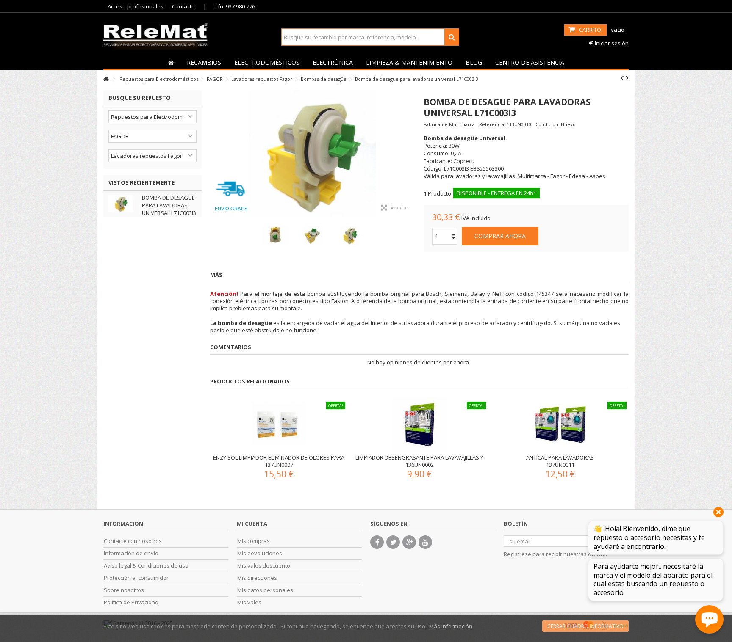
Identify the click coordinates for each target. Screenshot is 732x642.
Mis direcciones (257, 577)
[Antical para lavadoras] (560, 424)
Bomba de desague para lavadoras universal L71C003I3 (169, 205)
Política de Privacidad (131, 602)
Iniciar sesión (611, 43)
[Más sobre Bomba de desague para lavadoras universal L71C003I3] (123, 203)
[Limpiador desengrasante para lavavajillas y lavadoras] (419, 424)
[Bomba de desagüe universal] (312, 153)
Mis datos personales (265, 590)
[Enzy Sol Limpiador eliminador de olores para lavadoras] (278, 424)
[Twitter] (393, 542)
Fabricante (436, 124)
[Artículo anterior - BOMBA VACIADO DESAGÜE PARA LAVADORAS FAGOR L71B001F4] (622, 78)
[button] (203, 62)
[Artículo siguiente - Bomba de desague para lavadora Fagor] (627, 78)
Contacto (183, 6)
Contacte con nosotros (133, 541)
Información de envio (131, 553)
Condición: (547, 124)
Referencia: (492, 124)
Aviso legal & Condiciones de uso (146, 565)
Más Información (450, 626)
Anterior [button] (214, 153)
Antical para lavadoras (560, 457)
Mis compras (253, 541)
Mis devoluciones (259, 553)
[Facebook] (377, 542)
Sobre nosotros (124, 590)
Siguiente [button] (411, 153)
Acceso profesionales (136, 6)
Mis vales (249, 602)
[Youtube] (425, 542)
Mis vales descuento (263, 565)
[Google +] (409, 542)
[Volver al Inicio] (105, 79)
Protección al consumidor (136, 577)
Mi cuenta (252, 523)
